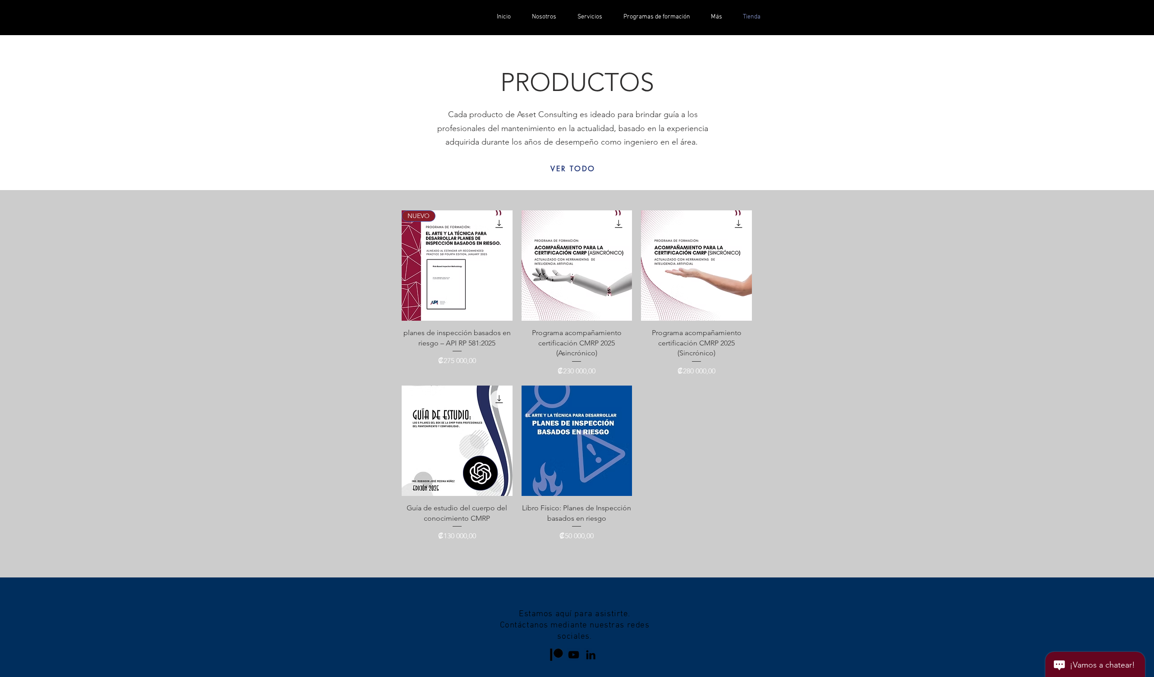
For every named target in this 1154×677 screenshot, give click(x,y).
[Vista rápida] (577, 265)
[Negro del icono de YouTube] (573, 654)
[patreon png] (556, 654)
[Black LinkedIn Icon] (590, 654)
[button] (717, 17)
